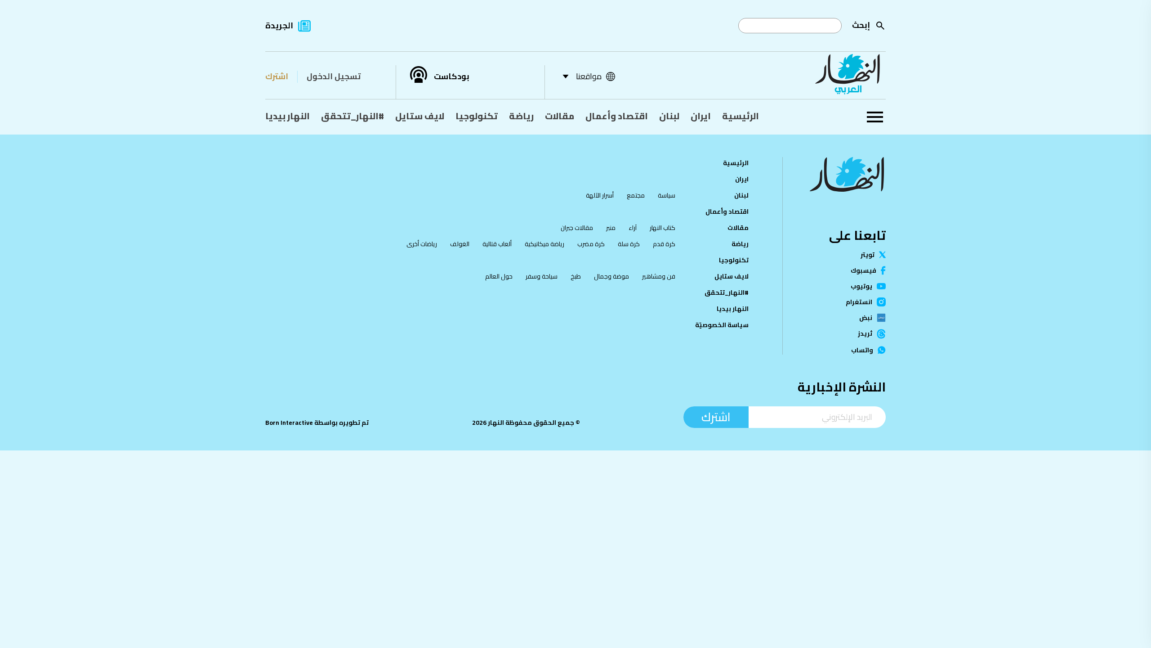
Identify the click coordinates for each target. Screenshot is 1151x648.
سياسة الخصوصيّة (722, 325)
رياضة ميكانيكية (544, 244)
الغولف (459, 244)
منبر (611, 228)
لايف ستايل (419, 116)
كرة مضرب (591, 244)
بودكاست (451, 76)
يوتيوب (861, 286)
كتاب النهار (662, 228)
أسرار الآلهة (600, 195)
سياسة (666, 195)
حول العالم (499, 276)
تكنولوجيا (476, 116)
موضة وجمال (611, 276)
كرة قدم (664, 244)
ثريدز (865, 334)
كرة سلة (629, 244)
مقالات (559, 116)
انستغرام (859, 301)
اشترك (276, 76)
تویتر (867, 254)
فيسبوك (863, 270)
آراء (633, 228)
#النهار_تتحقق (352, 116)
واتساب (862, 350)
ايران (701, 116)
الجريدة (279, 25)
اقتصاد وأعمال (616, 116)
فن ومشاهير (658, 276)
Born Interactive (289, 422)
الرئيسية (740, 116)
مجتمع (636, 195)
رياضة (521, 116)
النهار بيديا (287, 116)
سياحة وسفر (542, 276)
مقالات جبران (577, 228)
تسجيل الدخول (334, 76)
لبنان (669, 116)
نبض (865, 317)
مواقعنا (589, 76)
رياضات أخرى (421, 244)
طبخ (576, 276)
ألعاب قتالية (497, 244)
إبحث (861, 25)
